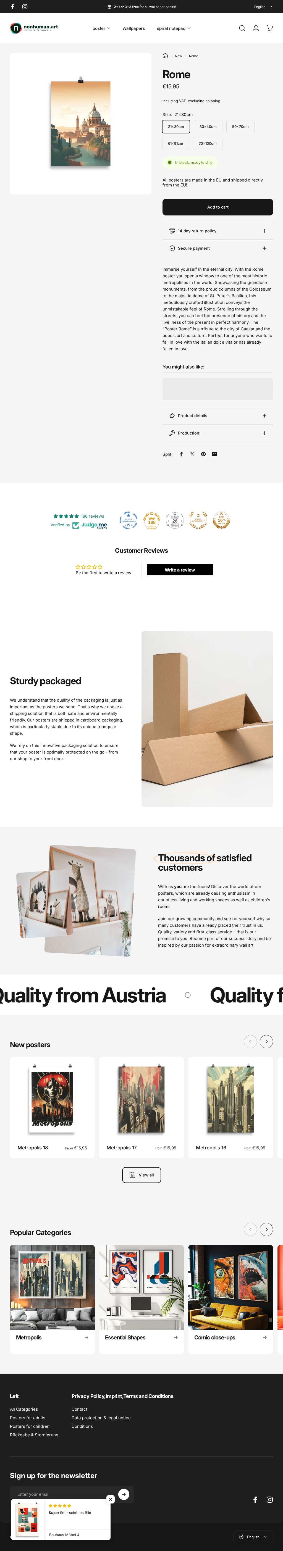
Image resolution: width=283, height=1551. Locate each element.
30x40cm (208, 126)
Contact (79, 1409)
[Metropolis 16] (230, 1099)
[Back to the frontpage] (165, 56)
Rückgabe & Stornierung (34, 1434)
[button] (110, 1499)
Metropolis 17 (122, 1147)
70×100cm (208, 143)
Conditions (82, 1426)
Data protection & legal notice (101, 1417)
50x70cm (240, 126)
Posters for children (29, 1426)
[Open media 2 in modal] (80, 123)
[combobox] (263, 6)
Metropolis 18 (33, 1147)
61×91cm (175, 143)
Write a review (180, 570)
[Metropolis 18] (52, 1099)
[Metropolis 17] (141, 1099)
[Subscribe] (123, 1494)
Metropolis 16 (211, 1147)
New (178, 56)
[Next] (266, 1041)
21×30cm (176, 126)
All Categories (24, 1409)
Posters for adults (27, 1417)
